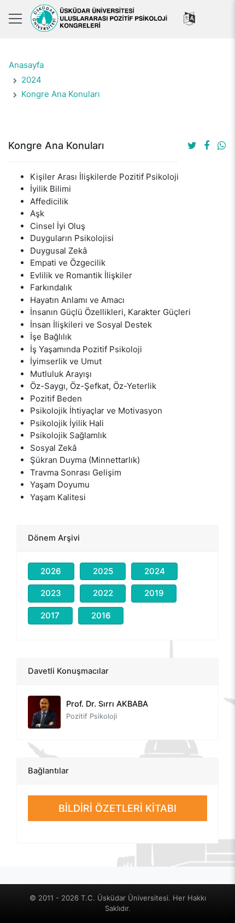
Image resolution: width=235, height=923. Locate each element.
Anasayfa (26, 65)
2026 (50, 571)
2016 (101, 615)
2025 (103, 571)
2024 (31, 79)
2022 (103, 593)
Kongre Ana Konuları (60, 94)
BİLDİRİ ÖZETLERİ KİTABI (117, 808)
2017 (50, 615)
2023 (50, 593)
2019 (154, 593)
